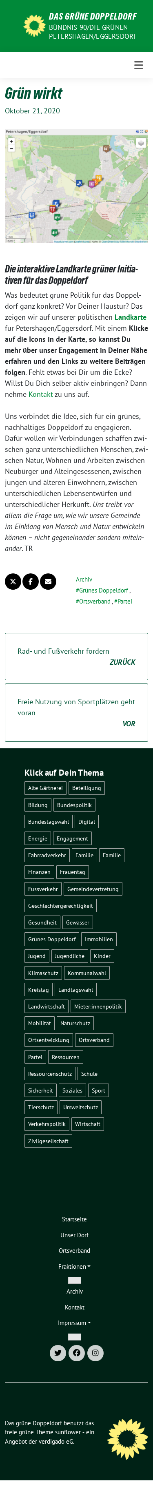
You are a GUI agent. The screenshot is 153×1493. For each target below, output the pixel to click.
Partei (125, 601)
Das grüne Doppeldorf (93, 16)
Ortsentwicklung (48, 1040)
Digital (86, 821)
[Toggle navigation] (138, 65)
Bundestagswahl (48, 821)
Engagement (72, 838)
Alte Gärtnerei (45, 788)
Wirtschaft (87, 1124)
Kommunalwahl (87, 973)
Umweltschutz (80, 1107)
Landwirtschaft (46, 1006)
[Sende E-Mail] (48, 581)
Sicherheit (40, 1090)
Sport (98, 1090)
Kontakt (41, 394)
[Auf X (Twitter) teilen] (13, 581)
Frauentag (72, 872)
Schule (89, 1073)
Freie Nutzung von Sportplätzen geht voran (76, 712)
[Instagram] (95, 1353)
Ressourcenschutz (50, 1073)
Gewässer (77, 922)
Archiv (84, 579)
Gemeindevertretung (93, 889)
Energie (37, 838)
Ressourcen (66, 1057)
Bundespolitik (74, 805)
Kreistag (38, 989)
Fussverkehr (43, 889)
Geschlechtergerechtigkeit (60, 905)
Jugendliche (69, 956)
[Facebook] (77, 1353)
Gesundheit (42, 922)
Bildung (38, 805)
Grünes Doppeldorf (103, 590)
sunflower (68, 1432)
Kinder (102, 956)
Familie (84, 855)
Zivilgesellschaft (48, 1141)
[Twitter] (58, 1353)
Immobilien (99, 939)
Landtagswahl (75, 989)
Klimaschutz (43, 973)
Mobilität (39, 1023)
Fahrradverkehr (47, 855)
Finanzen (39, 872)
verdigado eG (56, 1441)
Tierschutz (41, 1107)
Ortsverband (95, 601)
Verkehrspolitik (47, 1124)
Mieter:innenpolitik (98, 1006)
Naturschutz (75, 1023)
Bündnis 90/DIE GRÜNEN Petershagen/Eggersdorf (93, 32)
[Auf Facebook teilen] (30, 581)
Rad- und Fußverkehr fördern (76, 656)
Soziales (72, 1090)
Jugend (37, 956)
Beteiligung (86, 788)
